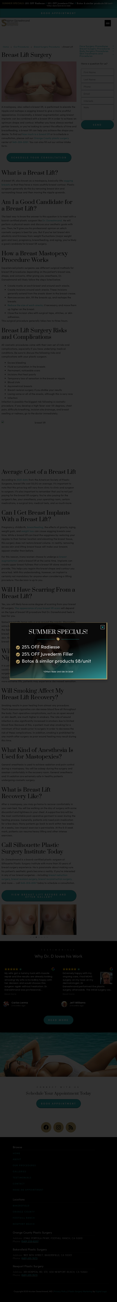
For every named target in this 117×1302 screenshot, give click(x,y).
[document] (58, 651)
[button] (102, 627)
